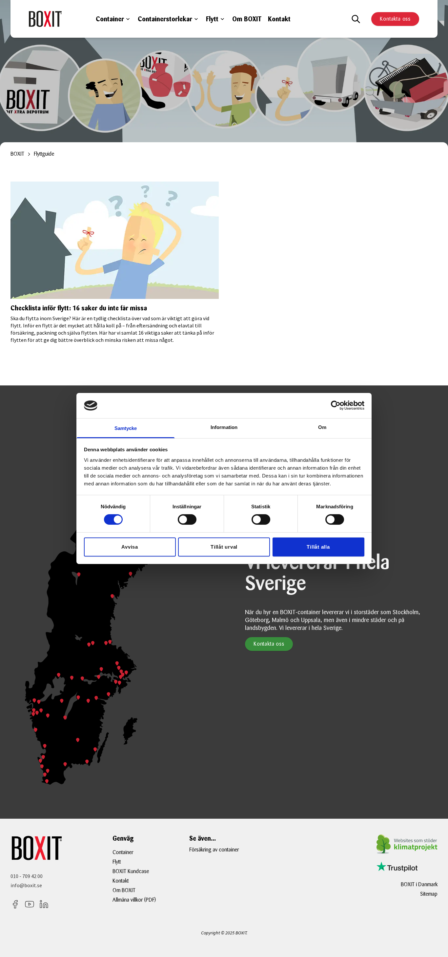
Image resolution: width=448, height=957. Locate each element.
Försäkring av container (214, 850)
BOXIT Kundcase (130, 871)
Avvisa (129, 547)
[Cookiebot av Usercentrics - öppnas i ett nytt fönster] (335, 405)
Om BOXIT (246, 19)
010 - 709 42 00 (26, 876)
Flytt (212, 19)
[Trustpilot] (397, 867)
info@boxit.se (26, 885)
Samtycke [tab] (125, 428)
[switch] (187, 519)
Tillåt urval (224, 547)
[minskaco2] (407, 844)
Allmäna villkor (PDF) (134, 900)
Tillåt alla (318, 547)
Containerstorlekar (165, 19)
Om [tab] (322, 427)
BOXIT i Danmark (419, 884)
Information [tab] (224, 427)
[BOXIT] (45, 19)
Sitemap (429, 894)
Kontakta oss (395, 19)
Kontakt (279, 19)
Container (110, 19)
